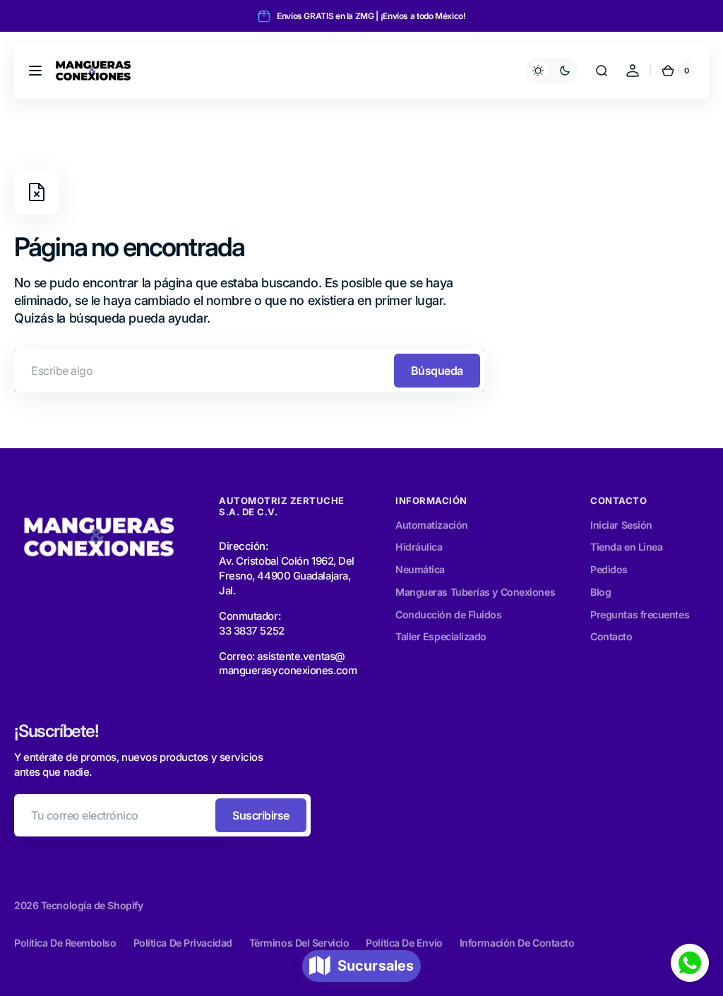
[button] (35, 70)
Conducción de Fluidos (448, 614)
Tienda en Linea (626, 547)
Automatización (431, 525)
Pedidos (609, 569)
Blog (600, 592)
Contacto (611, 636)
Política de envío (404, 943)
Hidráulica (419, 547)
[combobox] (249, 370)
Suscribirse (260, 815)
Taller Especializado (440, 636)
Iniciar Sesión (621, 525)
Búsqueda (437, 371)
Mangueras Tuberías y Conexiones (475, 592)
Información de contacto (517, 943)
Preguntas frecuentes (639, 614)
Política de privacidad (182, 943)
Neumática (420, 569)
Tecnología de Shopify (92, 905)
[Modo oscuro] (551, 70)
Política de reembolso (65, 943)
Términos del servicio (299, 943)
